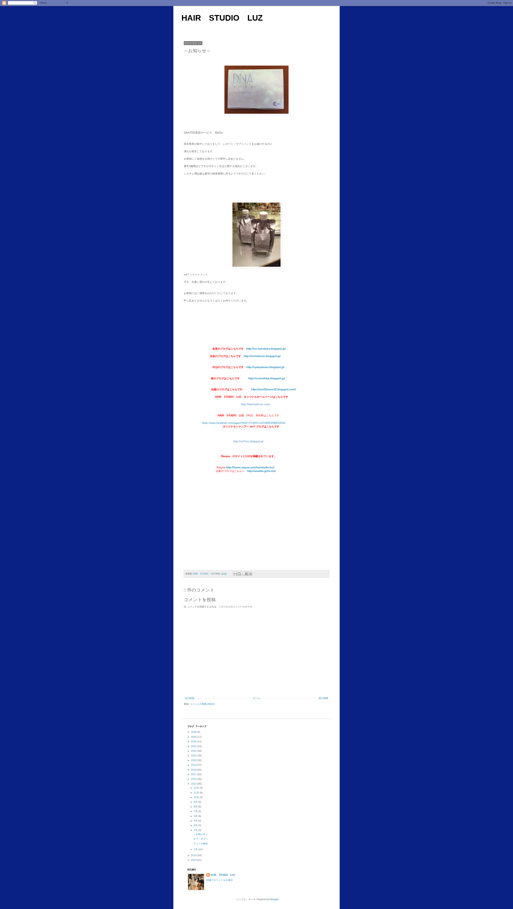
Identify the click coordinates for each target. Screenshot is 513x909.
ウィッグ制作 (200, 843)
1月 (196, 849)
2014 (194, 855)
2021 (194, 755)
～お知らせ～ (200, 834)
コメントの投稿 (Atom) (202, 704)
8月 (196, 806)
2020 (194, 760)
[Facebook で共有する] (247, 574)
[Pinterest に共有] (250, 574)
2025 (194, 737)
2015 (194, 783)
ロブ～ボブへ (200, 838)
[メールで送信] (235, 574)
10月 (197, 797)
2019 (194, 765)
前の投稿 (323, 698)
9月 (196, 801)
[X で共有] (243, 574)
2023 (194, 746)
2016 (194, 779)
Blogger (274, 899)
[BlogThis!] (239, 574)
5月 (196, 816)
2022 (194, 751)
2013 (194, 860)
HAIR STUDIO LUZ (222, 17)
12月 (197, 787)
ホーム (256, 698)
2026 (194, 732)
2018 (194, 769)
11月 (197, 792)
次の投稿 (189, 698)
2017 (194, 774)
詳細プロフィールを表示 (219, 880)
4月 (196, 820)
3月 (196, 825)
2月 (196, 830)
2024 (194, 741)
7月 (196, 811)
